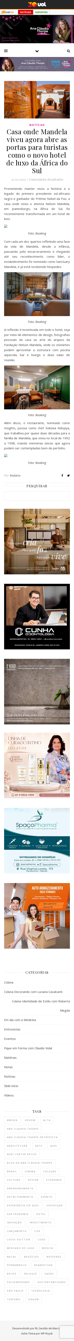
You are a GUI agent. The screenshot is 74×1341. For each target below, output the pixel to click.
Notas (8, 1067)
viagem (33, 1299)
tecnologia (40, 1290)
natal (11, 1256)
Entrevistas (12, 1029)
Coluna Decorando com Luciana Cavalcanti (33, 992)
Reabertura (43, 1265)
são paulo (15, 1290)
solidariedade (18, 1282)
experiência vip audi (23, 1205)
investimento (41, 1222)
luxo (42, 1239)
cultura (13, 1179)
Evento (47, 1196)
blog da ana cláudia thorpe (30, 1162)
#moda (12, 1120)
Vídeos (9, 1095)
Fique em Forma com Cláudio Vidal (28, 1048)
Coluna (8, 982)
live (37, 1231)
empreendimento (20, 1188)
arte (39, 1145)
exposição (55, 1205)
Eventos (10, 1039)
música (47, 1248)
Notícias (37, 125)
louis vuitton (18, 1239)
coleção (50, 1171)
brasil (12, 1171)
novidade (54, 1256)
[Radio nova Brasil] (37, 70)
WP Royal (46, 1333)
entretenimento (20, 1196)
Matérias (10, 1057)
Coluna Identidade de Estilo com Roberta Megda (41, 1005)
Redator (15, 475)
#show (30, 1120)
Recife (12, 1273)
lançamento (17, 1231)
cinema (30, 1171)
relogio (30, 1273)
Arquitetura (17, 1145)
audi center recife (22, 1154)
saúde (49, 1273)
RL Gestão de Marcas (48, 1328)
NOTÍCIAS (25, 12)
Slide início (11, 1086)
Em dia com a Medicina (20, 1020)
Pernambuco (17, 1265)
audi (53, 1145)
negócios (31, 1256)
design (33, 1179)
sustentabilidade (51, 1282)
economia (54, 1179)
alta (47, 1120)
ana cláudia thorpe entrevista (32, 1137)
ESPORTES (41, 12)
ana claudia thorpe (23, 1128)
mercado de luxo (21, 1248)
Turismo (14, 1299)
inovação (14, 1222)
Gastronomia (18, 1214)
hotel (41, 1214)
